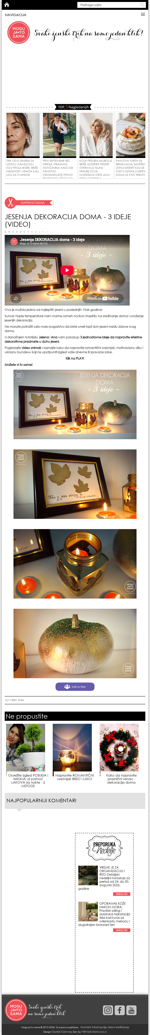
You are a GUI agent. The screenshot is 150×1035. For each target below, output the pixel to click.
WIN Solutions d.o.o (94, 1031)
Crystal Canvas (62, 1031)
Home (7, 4)
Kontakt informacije (94, 1027)
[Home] (36, 1010)
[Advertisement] (75, 74)
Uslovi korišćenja (118, 1027)
